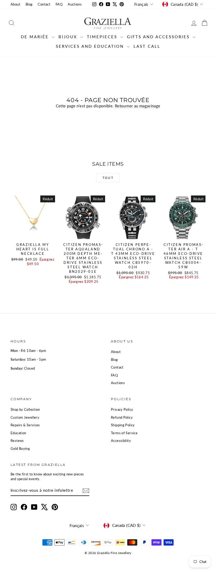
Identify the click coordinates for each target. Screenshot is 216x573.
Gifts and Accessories (159, 36)
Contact (44, 4)
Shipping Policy (123, 425)
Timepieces (103, 36)
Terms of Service (124, 433)
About (15, 4)
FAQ (59, 4)
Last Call (147, 46)
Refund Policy (122, 417)
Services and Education (91, 46)
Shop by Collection (25, 409)
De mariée (36, 36)
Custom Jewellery (25, 417)
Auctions (75, 4)
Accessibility (121, 440)
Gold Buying (20, 448)
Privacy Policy (122, 409)
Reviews (17, 440)
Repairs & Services (25, 425)
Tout (108, 178)
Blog (29, 4)
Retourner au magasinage (137, 105)
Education (18, 433)
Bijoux (68, 36)
